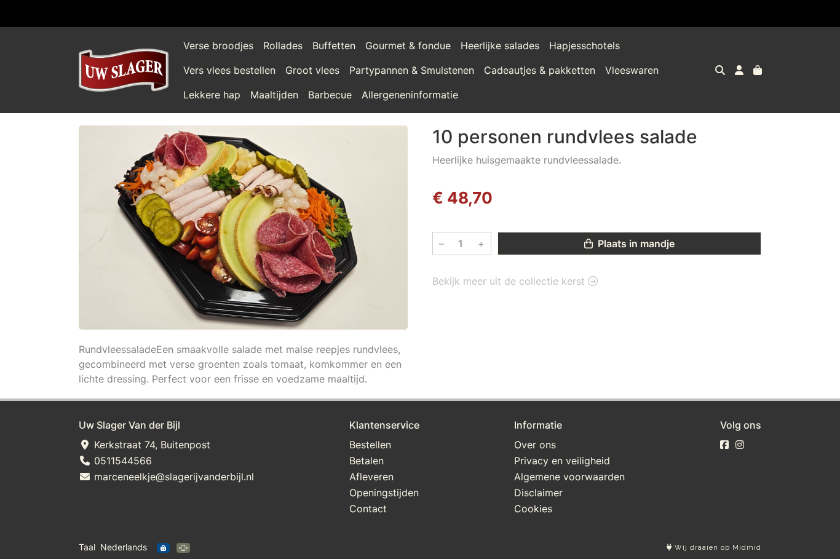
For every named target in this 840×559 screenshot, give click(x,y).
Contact (368, 508)
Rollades (283, 45)
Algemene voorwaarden (569, 476)
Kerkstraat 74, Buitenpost (150, 444)
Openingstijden (384, 492)
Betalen (366, 460)
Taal (87, 547)
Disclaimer (538, 492)
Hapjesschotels (584, 45)
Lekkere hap (211, 95)
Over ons (535, 444)
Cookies (533, 508)
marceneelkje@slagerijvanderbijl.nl (172, 476)
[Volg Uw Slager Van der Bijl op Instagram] (739, 444)
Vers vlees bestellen (229, 70)
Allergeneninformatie (410, 95)
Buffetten (333, 45)
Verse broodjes (218, 45)
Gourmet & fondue (408, 45)
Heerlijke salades (500, 45)
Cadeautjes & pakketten (539, 70)
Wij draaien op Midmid (716, 548)
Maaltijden (274, 95)
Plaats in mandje (635, 243)
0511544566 (121, 460)
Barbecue (330, 95)
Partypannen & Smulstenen (411, 70)
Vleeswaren (632, 70)
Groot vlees (312, 70)
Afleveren (371, 476)
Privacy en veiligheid (562, 460)
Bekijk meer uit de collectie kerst (510, 281)
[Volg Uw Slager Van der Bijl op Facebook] (724, 444)
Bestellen (370, 444)
